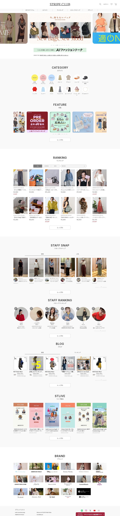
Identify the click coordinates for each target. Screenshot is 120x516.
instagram (86, 510)
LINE (82, 510)
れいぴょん (52, 278)
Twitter (90, 510)
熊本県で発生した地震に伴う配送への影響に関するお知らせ (54, 55)
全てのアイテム (30, 10)
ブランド (90, 10)
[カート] (116, 4)
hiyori (67, 278)
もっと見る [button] (60, 140)
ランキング (60, 10)
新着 (42, 254)
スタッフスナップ (75, 10)
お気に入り (112, 4)
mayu (35, 278)
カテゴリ (45, 10)
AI (19, 278)
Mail (98, 510)
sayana (99, 278)
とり (83, 278)
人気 (77, 254)
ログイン (105, 4)
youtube (94, 510)
